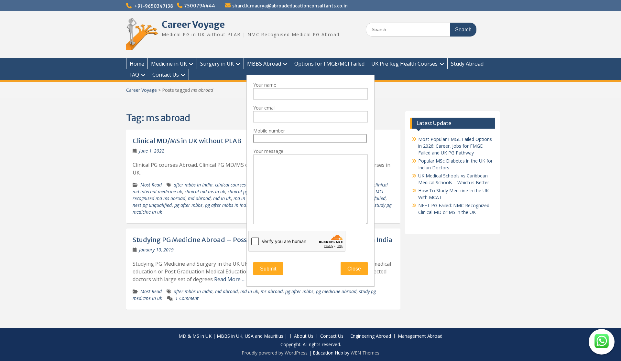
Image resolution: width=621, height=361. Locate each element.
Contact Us (165, 74)
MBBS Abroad (264, 63)
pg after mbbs (188, 205)
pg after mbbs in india (227, 205)
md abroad (199, 198)
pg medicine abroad (336, 291)
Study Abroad (467, 63)
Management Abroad (420, 336)
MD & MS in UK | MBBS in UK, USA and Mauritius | (233, 336)
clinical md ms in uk (205, 191)
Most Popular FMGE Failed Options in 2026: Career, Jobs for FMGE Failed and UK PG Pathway (455, 146)
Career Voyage (193, 24)
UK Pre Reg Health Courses (404, 63)
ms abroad (272, 291)
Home (137, 63)
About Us (303, 336)
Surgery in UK (217, 63)
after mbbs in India (193, 185)
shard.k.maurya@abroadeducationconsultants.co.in (290, 6)
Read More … (229, 279)
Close (354, 268)
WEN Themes (365, 353)
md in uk (222, 198)
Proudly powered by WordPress (275, 353)
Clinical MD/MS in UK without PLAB (187, 141)
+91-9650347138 (153, 6)
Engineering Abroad (370, 336)
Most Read (151, 185)
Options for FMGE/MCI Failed (329, 63)
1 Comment (187, 298)
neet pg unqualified (152, 205)
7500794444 (199, 6)
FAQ (134, 74)
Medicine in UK (169, 63)
